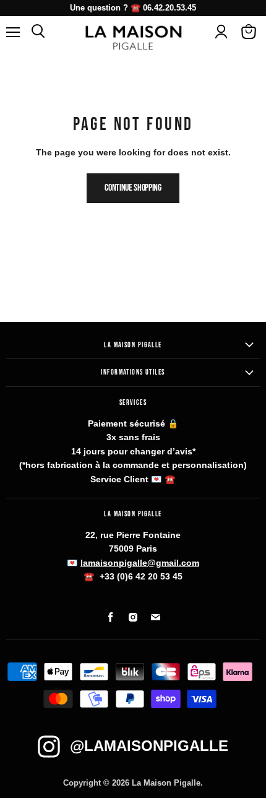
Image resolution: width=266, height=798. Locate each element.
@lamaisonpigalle (149, 745)
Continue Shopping (133, 188)
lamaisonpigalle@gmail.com (139, 563)
